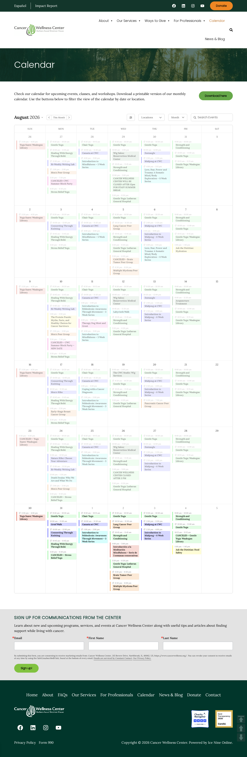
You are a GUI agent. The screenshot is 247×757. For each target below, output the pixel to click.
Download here (216, 96)
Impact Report (46, 6)
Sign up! (26, 668)
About (104, 20)
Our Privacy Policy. (142, 658)
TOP (241, 719)
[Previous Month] (49, 117)
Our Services (127, 20)
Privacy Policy (25, 742)
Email (18, 638)
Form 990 (46, 742)
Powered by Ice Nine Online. (211, 742)
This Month (59, 117)
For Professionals (187, 20)
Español (20, 6)
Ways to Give (155, 20)
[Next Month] (69, 117)
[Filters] (131, 117)
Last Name (170, 638)
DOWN (241, 737)
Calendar (217, 20)
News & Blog (215, 39)
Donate (221, 6)
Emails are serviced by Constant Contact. (113, 658)
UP (241, 728)
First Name (96, 638)
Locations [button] (147, 117)
